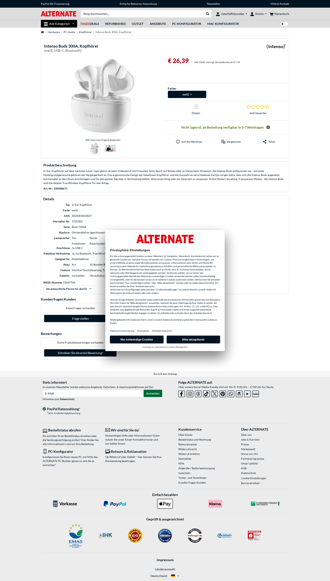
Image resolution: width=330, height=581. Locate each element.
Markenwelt (248, 449)
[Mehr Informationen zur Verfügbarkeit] (268, 127)
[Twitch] (255, 393)
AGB (244, 468)
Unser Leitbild (249, 463)
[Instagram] (190, 393)
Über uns (246, 434)
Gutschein (184, 473)
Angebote (158, 23)
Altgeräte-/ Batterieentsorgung (196, 468)
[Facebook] (181, 393)
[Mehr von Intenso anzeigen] (276, 49)
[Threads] (198, 393)
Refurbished (115, 23)
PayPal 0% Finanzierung (55, 3)
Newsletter (213, 3)
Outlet (138, 23)
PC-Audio (69, 32)
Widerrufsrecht (187, 449)
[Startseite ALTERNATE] (58, 13)
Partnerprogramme (252, 458)
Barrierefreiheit (250, 483)
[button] (231, 142)
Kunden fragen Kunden (192, 482)
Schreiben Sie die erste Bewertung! (80, 353)
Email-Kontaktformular (139, 439)
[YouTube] (247, 393)
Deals (89, 23)
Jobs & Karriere (250, 439)
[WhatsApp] (231, 393)
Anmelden (153, 393)
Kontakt (284, 3)
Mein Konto (185, 434)
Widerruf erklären (189, 453)
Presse (245, 444)
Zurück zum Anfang (165, 373)
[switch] (284, 24)
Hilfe (274, 3)
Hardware (54, 32)
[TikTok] (206, 393)
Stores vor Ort (249, 453)
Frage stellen (80, 318)
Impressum (165, 560)
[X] (214, 393)
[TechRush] (239, 393)
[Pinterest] (222, 393)
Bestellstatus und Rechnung (194, 439)
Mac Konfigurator (223, 23)
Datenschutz (67, 399)
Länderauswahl (165, 569)
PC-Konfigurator (186, 23)
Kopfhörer (85, 32)
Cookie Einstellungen (253, 478)
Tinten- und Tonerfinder (192, 477)
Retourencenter (187, 444)
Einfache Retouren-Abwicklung (138, 3)
